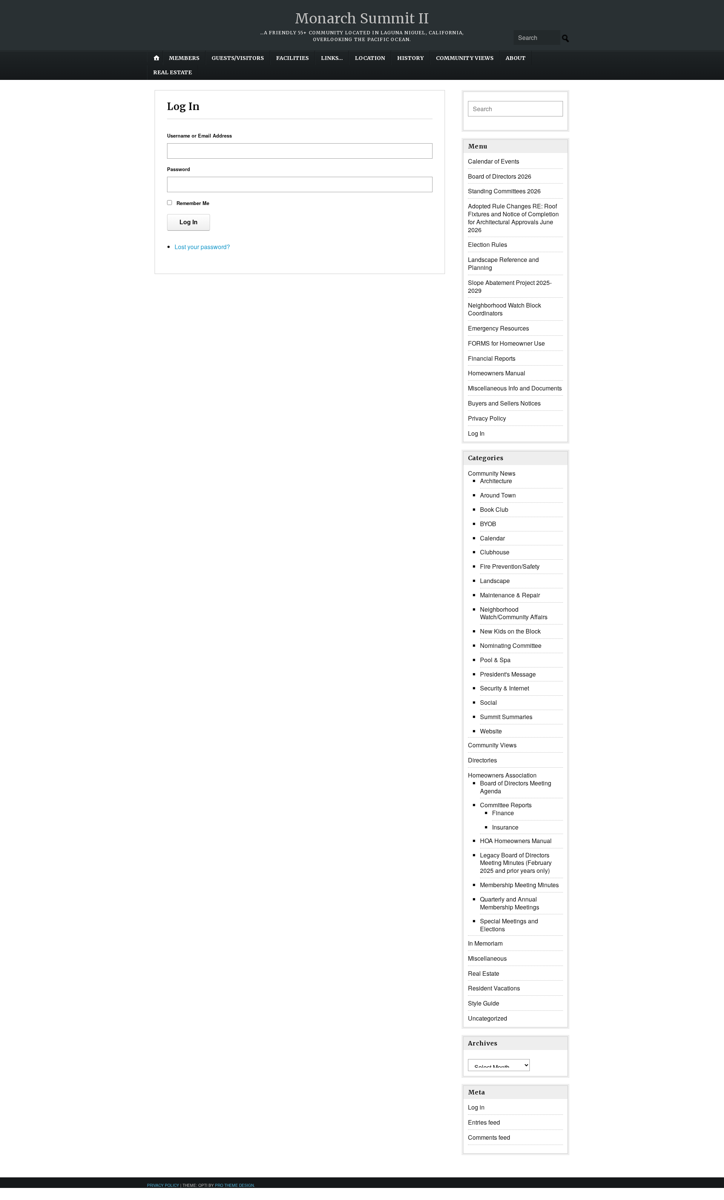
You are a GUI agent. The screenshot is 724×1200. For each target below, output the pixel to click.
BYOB (488, 523)
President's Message (508, 674)
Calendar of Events (493, 161)
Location (370, 58)
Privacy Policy (487, 418)
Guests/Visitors (238, 58)
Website (491, 731)
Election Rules (487, 244)
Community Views (465, 58)
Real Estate (172, 72)
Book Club (494, 509)
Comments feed (489, 1137)
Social (488, 702)
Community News (491, 473)
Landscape (495, 580)
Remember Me (192, 203)
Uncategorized (487, 1018)
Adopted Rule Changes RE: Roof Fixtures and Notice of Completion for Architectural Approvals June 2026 (513, 218)
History (410, 58)
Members (184, 58)
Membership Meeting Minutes (519, 884)
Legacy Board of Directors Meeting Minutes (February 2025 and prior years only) (516, 863)
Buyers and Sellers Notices (504, 403)
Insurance (505, 827)
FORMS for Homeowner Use (506, 343)
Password (178, 169)
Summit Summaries (506, 716)
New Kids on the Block (510, 631)
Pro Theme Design (234, 1185)
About (516, 58)
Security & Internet (504, 688)
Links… (332, 58)
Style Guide (483, 1003)
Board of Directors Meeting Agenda (515, 787)
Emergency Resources (498, 328)
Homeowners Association (502, 775)
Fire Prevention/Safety (510, 566)
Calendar (492, 538)
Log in (476, 1107)
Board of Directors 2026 (499, 176)
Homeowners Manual (496, 373)
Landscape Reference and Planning (503, 263)
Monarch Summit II (362, 18)
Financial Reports (491, 358)
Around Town (498, 495)
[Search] (565, 38)
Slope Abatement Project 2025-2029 (510, 286)
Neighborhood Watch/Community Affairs (514, 613)
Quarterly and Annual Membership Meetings (509, 903)
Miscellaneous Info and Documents (515, 388)
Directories (482, 760)
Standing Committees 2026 (504, 191)
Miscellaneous (487, 958)
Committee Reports (506, 805)
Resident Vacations (494, 988)
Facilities (292, 58)
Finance (503, 812)
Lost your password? (202, 246)
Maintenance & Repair (510, 595)
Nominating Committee (510, 645)
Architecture (496, 480)
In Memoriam (485, 943)
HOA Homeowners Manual (516, 840)
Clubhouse (494, 552)
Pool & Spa (495, 659)
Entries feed (484, 1122)
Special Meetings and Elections (509, 925)
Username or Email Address (199, 135)
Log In (188, 222)
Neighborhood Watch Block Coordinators (504, 309)
